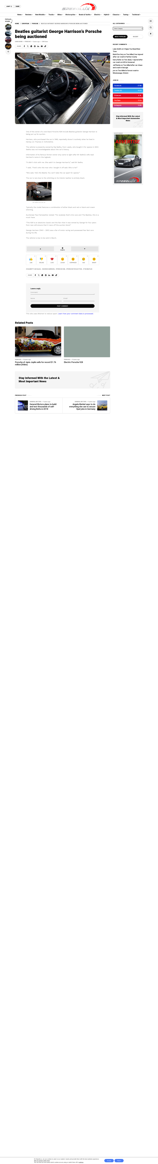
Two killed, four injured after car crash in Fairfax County (128, 55)
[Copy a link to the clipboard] (45, 46)
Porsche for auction (74, 269)
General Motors (35, 402)
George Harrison (48, 269)
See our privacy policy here (42, 1160)
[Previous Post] (23, 405)
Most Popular (120, 37)
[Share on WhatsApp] (31, 46)
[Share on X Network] (28, 46)
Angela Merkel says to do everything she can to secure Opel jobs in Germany (82, 407)
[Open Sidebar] (150, 21)
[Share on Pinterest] (34, 46)
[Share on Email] (42, 46)
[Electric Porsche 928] (87, 341)
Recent (135, 37)
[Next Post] (102, 405)
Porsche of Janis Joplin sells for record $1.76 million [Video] (35, 363)
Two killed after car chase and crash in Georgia (127, 66)
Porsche (35, 24)
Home (17, 24)
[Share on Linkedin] (38, 46)
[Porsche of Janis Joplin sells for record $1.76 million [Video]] (38, 342)
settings (81, 1162)
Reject (119, 1160)
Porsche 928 (61, 269)
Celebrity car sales (34, 269)
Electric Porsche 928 (73, 362)
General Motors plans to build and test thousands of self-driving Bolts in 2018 (43, 407)
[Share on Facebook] (24, 46)
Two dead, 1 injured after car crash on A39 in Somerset (128, 61)
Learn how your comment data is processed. (75, 314)
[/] (128, 86)
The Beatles (88, 269)
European (25, 24)
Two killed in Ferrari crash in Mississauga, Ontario (126, 71)
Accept (109, 1160)
